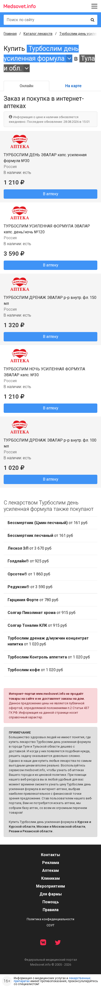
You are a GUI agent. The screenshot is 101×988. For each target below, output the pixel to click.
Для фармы (50, 894)
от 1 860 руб (29, 574)
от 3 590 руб (30, 586)
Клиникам (50, 878)
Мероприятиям (50, 886)
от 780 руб (33, 600)
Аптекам (50, 870)
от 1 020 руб (48, 641)
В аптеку (50, 194)
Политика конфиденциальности (50, 919)
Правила (51, 909)
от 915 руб (42, 612)
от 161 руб (48, 522)
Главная (10, 34)
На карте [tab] (73, 85)
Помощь (50, 902)
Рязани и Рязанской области (30, 831)
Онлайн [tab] (26, 85)
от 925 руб (28, 561)
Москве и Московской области (61, 826)
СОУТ (50, 925)
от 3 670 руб (29, 548)
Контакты (50, 854)
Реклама (50, 862)
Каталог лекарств (38, 34)
